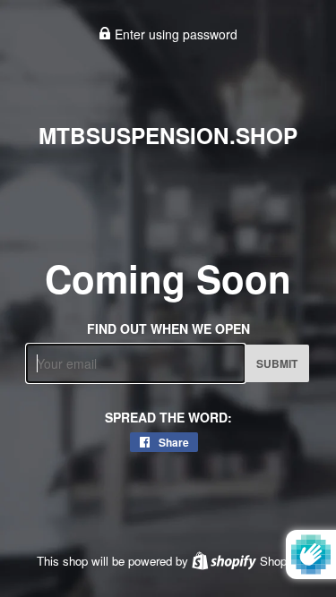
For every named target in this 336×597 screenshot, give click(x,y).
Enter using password (174, 34)
